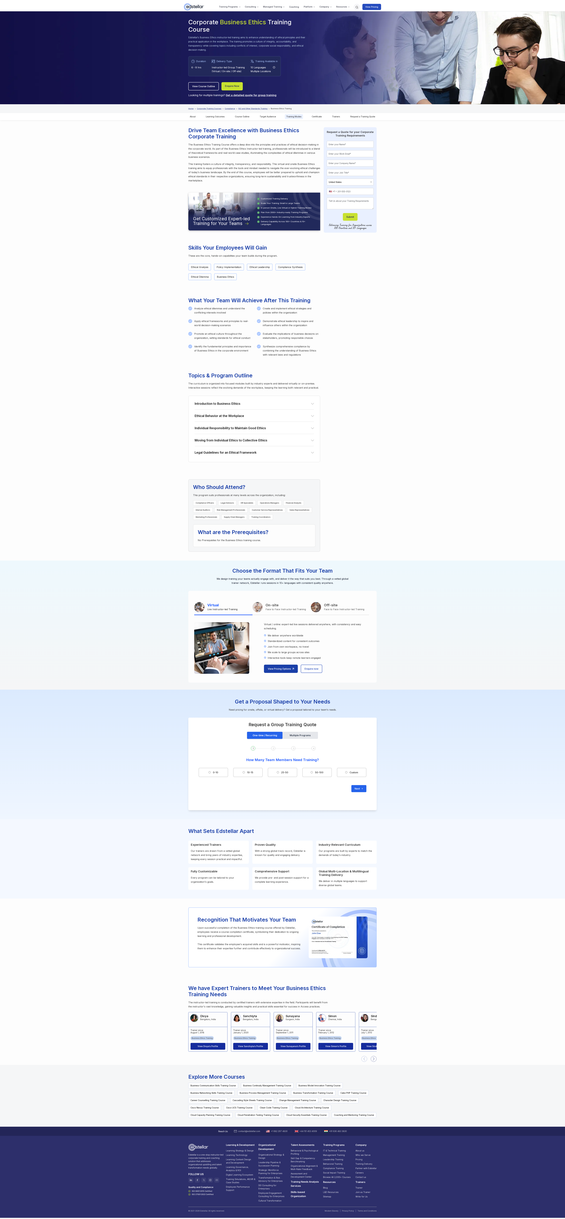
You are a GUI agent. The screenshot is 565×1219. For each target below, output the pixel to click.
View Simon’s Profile (335, 1046)
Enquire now (311, 668)
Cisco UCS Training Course (239, 1107)
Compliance (230, 108)
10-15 (250, 772)
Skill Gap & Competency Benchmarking (303, 1160)
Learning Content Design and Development (238, 1161)
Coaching (294, 7)
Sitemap (327, 1196)
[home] (194, 7)
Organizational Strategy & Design (271, 1156)
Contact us (360, 1177)
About (193, 116)
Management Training (334, 1155)
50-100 (319, 772)
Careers (359, 1172)
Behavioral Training (332, 1164)
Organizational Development (267, 1147)
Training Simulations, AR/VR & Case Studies (240, 1181)
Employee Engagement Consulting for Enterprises (271, 1195)
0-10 (215, 772)
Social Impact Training (334, 1172)
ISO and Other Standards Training (252, 108)
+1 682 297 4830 (279, 1131)
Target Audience (268, 116)
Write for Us (361, 1196)
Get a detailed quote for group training (251, 95)
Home (191, 108)
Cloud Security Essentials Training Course (306, 1115)
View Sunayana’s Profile (293, 1046)
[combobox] (333, 191)
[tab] (223, 607)
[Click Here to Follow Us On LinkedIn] (190, 1180)
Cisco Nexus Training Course (205, 1107)
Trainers (336, 116)
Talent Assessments (302, 1144)
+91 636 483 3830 (338, 1131)
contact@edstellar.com (249, 1131)
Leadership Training (333, 1159)
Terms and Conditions (367, 1211)
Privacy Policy (348, 1211)
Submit (350, 216)
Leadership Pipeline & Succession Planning (269, 1164)
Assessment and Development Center (301, 1175)
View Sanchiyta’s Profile (250, 1046)
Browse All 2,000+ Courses (337, 1177)
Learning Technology (236, 1155)
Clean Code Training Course (274, 1107)
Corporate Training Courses (209, 108)
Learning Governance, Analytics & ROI (237, 1169)
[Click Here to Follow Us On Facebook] (197, 1180)
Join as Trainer (362, 1192)
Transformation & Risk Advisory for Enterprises (270, 1179)
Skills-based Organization (298, 1194)
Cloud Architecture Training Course (312, 1107)
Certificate (317, 116)
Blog (325, 1187)
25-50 (284, 772)
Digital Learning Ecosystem (239, 1175)
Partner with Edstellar (366, 1168)
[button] (228, 6)
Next (357, 788)
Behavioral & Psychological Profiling (304, 1152)
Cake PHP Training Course (353, 1093)
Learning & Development (240, 1144)
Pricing (358, 1159)
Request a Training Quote (362, 116)
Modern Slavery (331, 1211)
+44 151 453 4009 (308, 1131)
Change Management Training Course (297, 1100)
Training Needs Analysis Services (305, 1183)
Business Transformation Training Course (313, 1093)
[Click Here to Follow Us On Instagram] (210, 1180)
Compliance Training (333, 1168)
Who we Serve (362, 1155)
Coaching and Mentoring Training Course (354, 1115)
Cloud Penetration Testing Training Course (258, 1115)
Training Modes (293, 116)
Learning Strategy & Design (240, 1150)
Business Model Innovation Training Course (319, 1085)
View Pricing (371, 7)
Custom (354, 772)
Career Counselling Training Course (208, 1100)
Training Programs (228, 6)
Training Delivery (364, 1164)
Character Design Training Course (339, 1100)
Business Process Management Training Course (263, 1093)
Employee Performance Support (238, 1188)
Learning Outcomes (215, 116)
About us (359, 1150)
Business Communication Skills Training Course (213, 1085)
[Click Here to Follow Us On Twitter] (203, 1180)
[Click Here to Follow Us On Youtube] (216, 1180)
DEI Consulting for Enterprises (267, 1187)
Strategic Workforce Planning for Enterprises (270, 1172)
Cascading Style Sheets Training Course (252, 1100)
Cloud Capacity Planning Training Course (210, 1115)
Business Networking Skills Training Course (211, 1093)
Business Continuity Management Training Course (267, 1085)
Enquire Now (232, 86)
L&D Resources (331, 1192)
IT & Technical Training (334, 1150)
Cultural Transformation (269, 1200)
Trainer (359, 1187)
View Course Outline (203, 86)
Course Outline (242, 116)
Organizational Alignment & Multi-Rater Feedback (304, 1167)
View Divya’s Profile (208, 1046)
